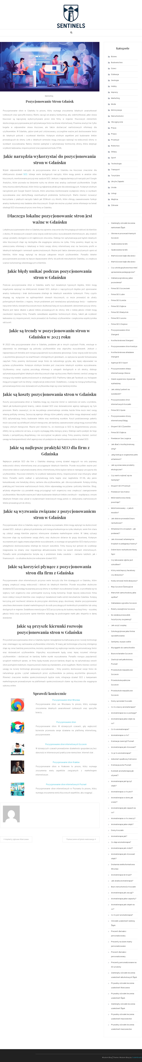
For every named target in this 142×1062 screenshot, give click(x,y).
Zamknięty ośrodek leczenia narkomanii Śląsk (123, 225)
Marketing (49, 96)
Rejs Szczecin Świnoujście (122, 587)
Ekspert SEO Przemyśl (120, 486)
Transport (115, 170)
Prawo (114, 134)
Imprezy (114, 92)
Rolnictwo (115, 146)
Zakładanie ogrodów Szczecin (124, 603)
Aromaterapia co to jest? (122, 792)
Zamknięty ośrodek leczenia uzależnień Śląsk (123, 1006)
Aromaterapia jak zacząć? (122, 893)
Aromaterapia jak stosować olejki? (123, 856)
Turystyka (115, 175)
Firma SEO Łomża (118, 300)
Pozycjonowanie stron (66, 722)
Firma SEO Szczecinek (120, 288)
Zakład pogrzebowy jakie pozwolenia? (122, 280)
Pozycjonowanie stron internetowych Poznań (66, 784)
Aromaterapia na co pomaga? (124, 713)
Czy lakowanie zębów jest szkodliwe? (122, 562)
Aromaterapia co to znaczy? (123, 818)
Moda (113, 104)
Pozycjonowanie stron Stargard (120, 332)
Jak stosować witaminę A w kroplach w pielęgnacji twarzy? (124, 541)
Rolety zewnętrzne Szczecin (123, 609)
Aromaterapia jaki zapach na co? (123, 810)
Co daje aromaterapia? (121, 842)
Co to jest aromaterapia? (122, 915)
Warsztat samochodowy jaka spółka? (123, 595)
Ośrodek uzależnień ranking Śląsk (123, 923)
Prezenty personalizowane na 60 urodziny (123, 964)
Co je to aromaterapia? (121, 753)
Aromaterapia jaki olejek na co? (123, 907)
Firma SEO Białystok (119, 312)
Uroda (113, 187)
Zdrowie (114, 205)
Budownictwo (117, 62)
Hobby (114, 86)
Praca (113, 128)
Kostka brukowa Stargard (122, 340)
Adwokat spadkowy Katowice (124, 759)
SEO (25, 174)
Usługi (113, 193)
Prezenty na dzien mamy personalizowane (121, 944)
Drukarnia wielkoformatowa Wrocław (123, 866)
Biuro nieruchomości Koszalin (123, 887)
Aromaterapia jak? (119, 836)
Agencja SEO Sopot (119, 363)
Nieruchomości (117, 116)
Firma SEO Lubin (118, 294)
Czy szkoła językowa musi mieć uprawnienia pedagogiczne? (124, 270)
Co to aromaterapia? (120, 729)
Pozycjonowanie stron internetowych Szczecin (66, 744)
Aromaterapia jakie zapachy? (123, 899)
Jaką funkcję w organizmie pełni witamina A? (124, 457)
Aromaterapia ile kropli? (121, 875)
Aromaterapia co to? (120, 735)
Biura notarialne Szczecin (122, 654)
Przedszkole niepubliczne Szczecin (122, 672)
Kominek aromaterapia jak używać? (122, 773)
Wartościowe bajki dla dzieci (123, 256)
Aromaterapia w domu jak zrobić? (122, 800)
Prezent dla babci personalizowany (118, 933)
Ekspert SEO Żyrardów (121, 426)
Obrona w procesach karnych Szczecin (123, 235)
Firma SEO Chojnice (119, 324)
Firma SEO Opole (118, 410)
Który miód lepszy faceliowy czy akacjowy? (123, 572)
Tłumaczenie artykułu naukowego (80, 839)
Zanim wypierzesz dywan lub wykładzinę (123, 381)
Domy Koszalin (117, 830)
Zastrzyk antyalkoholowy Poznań (122, 662)
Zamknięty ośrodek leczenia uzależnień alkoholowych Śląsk (124, 975)
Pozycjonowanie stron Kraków (66, 762)
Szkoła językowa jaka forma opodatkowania (123, 633)
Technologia (116, 164)
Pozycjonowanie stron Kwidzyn (124, 346)
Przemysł (115, 140)
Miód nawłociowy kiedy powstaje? (120, 500)
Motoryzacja (116, 110)
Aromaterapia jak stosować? (123, 747)
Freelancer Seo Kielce (120, 492)
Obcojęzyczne (117, 122)
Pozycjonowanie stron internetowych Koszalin (121, 402)
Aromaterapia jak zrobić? (122, 848)
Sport (113, 158)
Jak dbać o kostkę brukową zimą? (122, 446)
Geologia (115, 80)
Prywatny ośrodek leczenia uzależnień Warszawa (122, 985)
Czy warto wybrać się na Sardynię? (121, 477)
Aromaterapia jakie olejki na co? (123, 721)
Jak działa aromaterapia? (122, 881)
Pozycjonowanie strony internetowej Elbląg (121, 418)
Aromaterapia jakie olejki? (122, 824)
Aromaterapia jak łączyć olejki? (121, 783)
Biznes (114, 56)
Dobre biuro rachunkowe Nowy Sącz (124, 552)
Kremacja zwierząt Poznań (122, 741)
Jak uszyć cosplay (118, 625)
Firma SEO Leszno (118, 318)
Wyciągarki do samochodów (123, 648)
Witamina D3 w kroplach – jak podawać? (123, 531)
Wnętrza (114, 199)
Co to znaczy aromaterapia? (123, 707)
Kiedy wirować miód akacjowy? (124, 581)
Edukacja (115, 74)
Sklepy (114, 152)
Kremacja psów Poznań (121, 765)
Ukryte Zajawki (117, 181)
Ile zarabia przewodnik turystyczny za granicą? (121, 617)
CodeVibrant (137, 1057)
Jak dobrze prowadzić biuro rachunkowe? (123, 521)
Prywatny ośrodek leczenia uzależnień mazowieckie (122, 1016)
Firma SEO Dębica (118, 306)
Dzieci (113, 68)
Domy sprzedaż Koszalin (121, 701)
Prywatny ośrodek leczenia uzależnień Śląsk (122, 996)
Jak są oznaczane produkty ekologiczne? (122, 467)
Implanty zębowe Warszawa (17, 839)
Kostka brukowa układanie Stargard (122, 354)
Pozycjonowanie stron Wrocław (66, 700)
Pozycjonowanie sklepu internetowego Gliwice (121, 371)
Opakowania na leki (119, 244)
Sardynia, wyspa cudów (121, 642)
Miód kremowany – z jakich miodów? (122, 510)
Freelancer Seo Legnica (121, 438)
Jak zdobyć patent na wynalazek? (120, 391)
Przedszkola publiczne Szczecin (120, 682)
